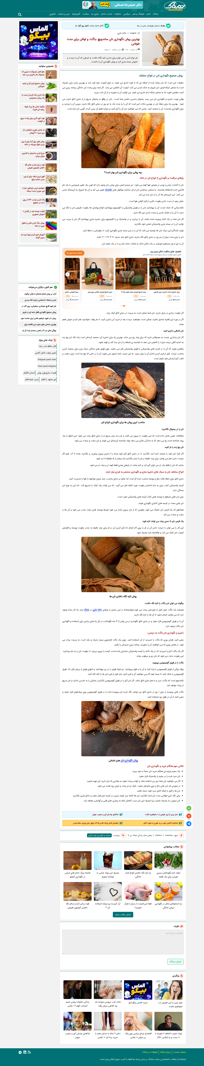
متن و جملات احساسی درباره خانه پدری (40, 300)
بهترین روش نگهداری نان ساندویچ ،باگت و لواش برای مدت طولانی (103, 41)
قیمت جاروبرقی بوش (46, 373)
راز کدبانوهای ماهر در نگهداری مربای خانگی (168, 905)
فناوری (52, 14)
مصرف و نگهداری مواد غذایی (99, 835)
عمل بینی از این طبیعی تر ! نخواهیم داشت (161, 814)
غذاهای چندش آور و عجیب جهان (105, 814)
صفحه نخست (179, 1052)
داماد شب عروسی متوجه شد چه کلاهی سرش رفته (108, 1004)
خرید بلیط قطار (32, 379)
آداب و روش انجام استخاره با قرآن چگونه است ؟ (40, 294)
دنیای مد (95, 14)
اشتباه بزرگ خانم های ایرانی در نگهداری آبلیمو (77, 874)
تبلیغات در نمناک (150, 1052)
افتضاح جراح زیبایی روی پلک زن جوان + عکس (138, 1035)
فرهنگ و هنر (138, 14)
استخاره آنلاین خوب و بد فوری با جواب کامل (160, 823)
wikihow (158, 835)
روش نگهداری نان (129, 761)
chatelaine (169, 835)
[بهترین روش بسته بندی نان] (123, 564)
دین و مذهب (63, 14)
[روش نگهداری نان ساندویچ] (123, 390)
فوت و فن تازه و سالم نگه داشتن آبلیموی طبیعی (77, 905)
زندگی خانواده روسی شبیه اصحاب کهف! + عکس (77, 1004)
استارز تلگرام (29, 373)
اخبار (148, 14)
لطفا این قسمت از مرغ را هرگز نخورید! (138, 905)
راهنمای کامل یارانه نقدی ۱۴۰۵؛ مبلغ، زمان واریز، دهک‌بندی (96, 823)
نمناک (155, 14)
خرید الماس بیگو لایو (138, 1002)
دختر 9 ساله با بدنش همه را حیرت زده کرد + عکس (107, 1035)
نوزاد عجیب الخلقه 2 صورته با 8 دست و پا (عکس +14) (168, 1035)
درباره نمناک (165, 1052)
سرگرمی (126, 14)
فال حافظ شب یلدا (47, 346)
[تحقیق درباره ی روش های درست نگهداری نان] (123, 728)
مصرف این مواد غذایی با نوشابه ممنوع (108, 874)
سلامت (85, 14)
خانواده (117, 14)
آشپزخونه (76, 14)
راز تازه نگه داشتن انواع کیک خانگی (138, 874)
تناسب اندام (106, 14)
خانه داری (97, 610)
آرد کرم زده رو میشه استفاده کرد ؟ (107, 905)
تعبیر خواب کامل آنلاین (45, 353)
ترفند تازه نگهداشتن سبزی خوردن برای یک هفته (168, 874)
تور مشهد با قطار (48, 379)
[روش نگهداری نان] (123, 140)
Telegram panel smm (46, 359)
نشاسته (108, 190)
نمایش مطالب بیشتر (123, 914)
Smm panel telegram (47, 366)
